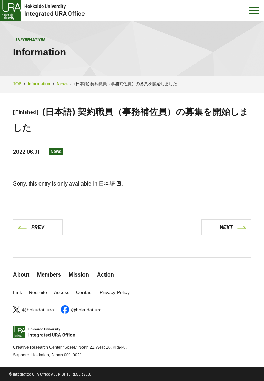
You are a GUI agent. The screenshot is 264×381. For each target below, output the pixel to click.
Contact (84, 292)
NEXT (226, 227)
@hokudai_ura (38, 309)
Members (49, 275)
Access (61, 292)
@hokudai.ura (86, 309)
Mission (79, 275)
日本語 (107, 184)
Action (105, 275)
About (21, 275)
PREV (37, 227)
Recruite (38, 292)
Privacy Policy (115, 292)
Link (17, 292)
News (56, 151)
